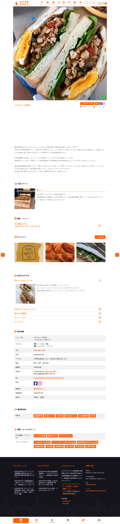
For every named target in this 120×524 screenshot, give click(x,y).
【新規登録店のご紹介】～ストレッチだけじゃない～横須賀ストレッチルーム (24, 482)
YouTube (66, 503)
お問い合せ (90, 465)
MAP (97, 103)
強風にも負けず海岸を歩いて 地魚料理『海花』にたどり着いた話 (48, 482)
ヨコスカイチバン (68, 465)
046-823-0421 (91, 485)
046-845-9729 (39, 350)
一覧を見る (100, 237)
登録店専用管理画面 (69, 494)
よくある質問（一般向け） (71, 486)
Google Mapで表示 (49, 371)
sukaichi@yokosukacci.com (96, 491)
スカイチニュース (20, 465)
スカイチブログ (43, 465)
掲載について (67, 489)
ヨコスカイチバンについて (71, 484)
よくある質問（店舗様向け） (72, 491)
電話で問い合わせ (88, 103)
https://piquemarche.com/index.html (48, 378)
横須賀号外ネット (40, 389)
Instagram (66, 501)
